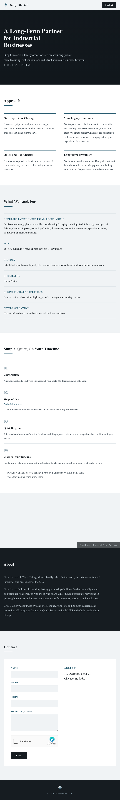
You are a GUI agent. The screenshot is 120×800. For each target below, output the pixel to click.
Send (18, 755)
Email (15, 682)
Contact (109, 5)
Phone (15, 697)
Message (21, 711)
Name (14, 668)
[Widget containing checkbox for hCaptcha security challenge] (34, 741)
